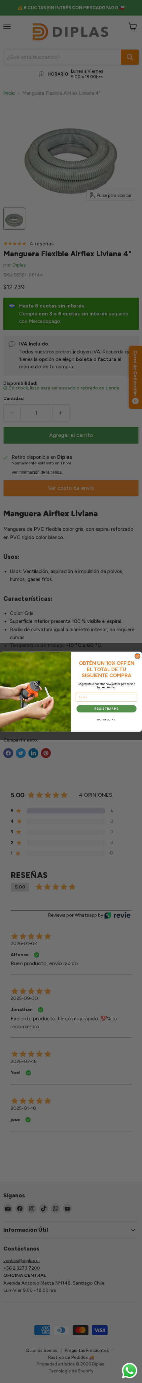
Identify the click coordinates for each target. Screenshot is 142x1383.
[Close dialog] (137, 656)
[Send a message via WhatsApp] (130, 1371)
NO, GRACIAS (106, 719)
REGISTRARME (106, 708)
